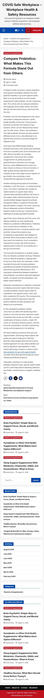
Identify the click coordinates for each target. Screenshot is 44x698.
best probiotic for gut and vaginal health (20, 352)
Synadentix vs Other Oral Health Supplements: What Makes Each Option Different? (20, 446)
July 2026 (7, 554)
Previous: (18, 388)
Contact (24, 688)
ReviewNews (16, 695)
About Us (15, 688)
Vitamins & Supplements (13, 53)
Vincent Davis (11, 79)
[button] (3, 30)
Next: (21, 398)
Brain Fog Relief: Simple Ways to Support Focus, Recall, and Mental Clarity (21, 426)
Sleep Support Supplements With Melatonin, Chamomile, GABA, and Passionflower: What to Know (21, 466)
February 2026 (9, 576)
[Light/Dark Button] (17, 30)
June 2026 (8, 558)
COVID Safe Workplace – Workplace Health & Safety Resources (22, 9)
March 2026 (8, 572)
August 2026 (9, 549)
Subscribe (37, 30)
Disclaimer (33, 688)
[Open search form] (22, 30)
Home (7, 688)
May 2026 (7, 563)
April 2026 (8, 567)
